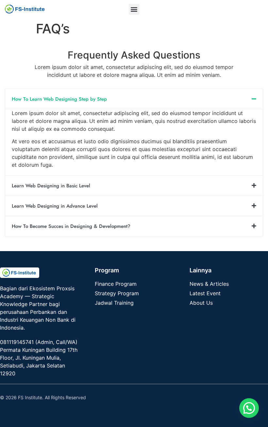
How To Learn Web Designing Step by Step (59, 99)
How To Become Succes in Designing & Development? (71, 226)
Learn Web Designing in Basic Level (51, 185)
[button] (134, 9)
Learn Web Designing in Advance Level (55, 206)
